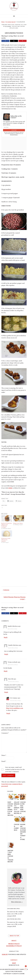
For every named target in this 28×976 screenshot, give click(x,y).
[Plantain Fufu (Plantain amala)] (6, 533)
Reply (5, 637)
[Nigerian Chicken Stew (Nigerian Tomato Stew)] (23, 819)
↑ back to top (14, 935)
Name (3, 755)
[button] (10, 797)
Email (3, 761)
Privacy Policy (14, 943)
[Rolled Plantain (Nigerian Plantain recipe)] (6, 518)
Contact (14, 960)
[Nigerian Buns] (18, 518)
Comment (5, 733)
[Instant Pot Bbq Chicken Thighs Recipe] (10, 845)
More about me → (17, 902)
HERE (10, 488)
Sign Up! (5, 954)
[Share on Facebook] (5, 41)
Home (3, 21)
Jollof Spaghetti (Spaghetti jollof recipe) (17, 807)
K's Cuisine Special (10, 21)
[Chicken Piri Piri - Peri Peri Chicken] (23, 797)
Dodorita (6, 590)
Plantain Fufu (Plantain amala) (5, 540)
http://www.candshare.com (14, 708)
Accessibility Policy (14, 946)
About (14, 940)
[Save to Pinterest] (23, 41)
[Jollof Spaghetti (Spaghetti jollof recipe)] (17, 797)
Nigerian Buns (18, 523)
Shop (14, 963)
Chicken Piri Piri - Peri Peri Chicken (23, 807)
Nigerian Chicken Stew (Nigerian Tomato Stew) (23, 832)
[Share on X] (14, 41)
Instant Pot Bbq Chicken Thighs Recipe (10, 856)
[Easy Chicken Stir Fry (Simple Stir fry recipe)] (10, 797)
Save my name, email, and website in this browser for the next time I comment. (15, 769)
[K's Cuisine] (14, 11)
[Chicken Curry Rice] (17, 819)
